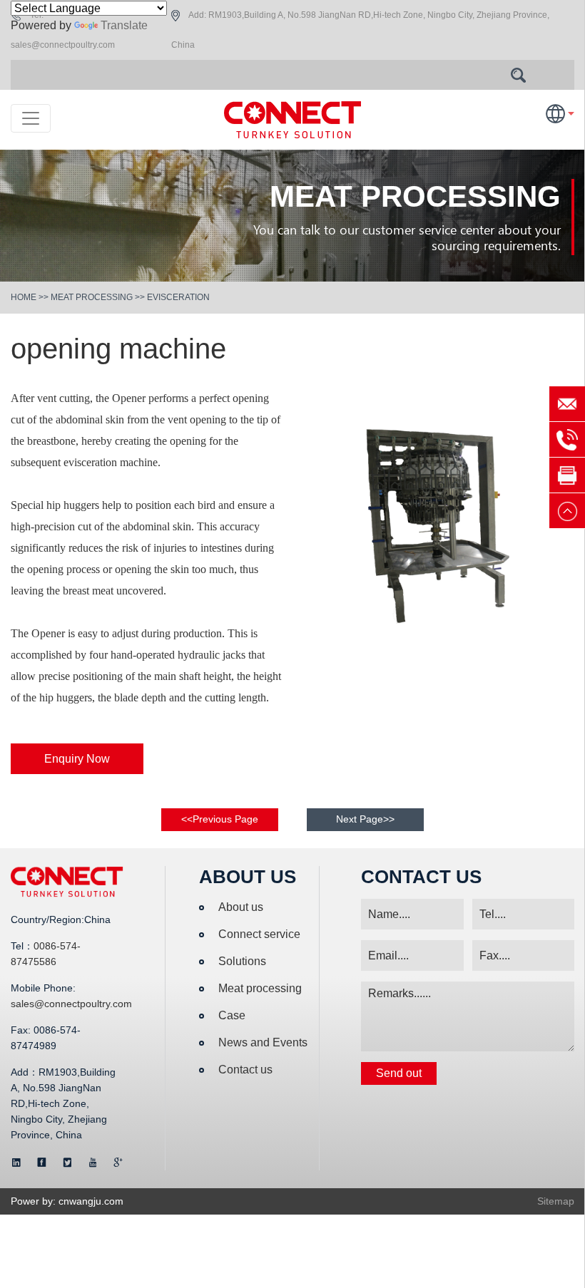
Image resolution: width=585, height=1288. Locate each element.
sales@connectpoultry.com (63, 45)
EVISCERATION (178, 297)
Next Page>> (365, 819)
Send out (399, 1073)
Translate (124, 25)
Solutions (242, 961)
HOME (23, 297)
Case (231, 1015)
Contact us (245, 1069)
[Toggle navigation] (31, 118)
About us (240, 907)
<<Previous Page (219, 819)
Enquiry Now (77, 759)
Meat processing (92, 297)
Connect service (259, 934)
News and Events (262, 1042)
